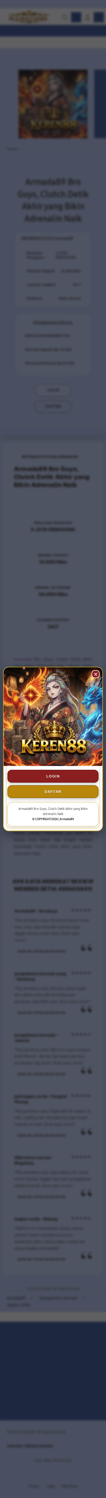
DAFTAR (53, 792)
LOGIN (53, 776)
